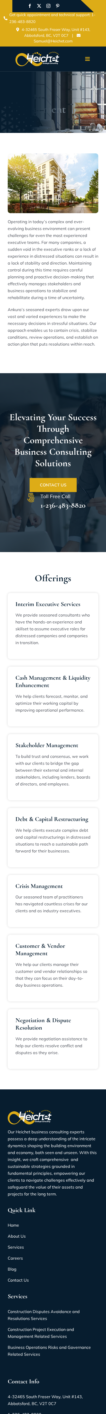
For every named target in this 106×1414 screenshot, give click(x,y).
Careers (15, 1258)
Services (16, 1247)
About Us (17, 1236)
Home (13, 1225)
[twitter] (39, 6)
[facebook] (30, 6)
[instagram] (48, 6)
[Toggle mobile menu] (88, 59)
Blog (12, 1269)
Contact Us (53, 484)
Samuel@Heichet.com (53, 41)
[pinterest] (58, 6)
